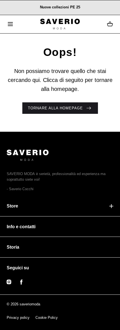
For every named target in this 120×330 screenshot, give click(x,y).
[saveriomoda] (59, 24)
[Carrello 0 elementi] (110, 24)
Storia (13, 247)
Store (12, 206)
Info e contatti (21, 226)
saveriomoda (30, 304)
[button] (10, 24)
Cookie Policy (46, 317)
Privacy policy (18, 317)
